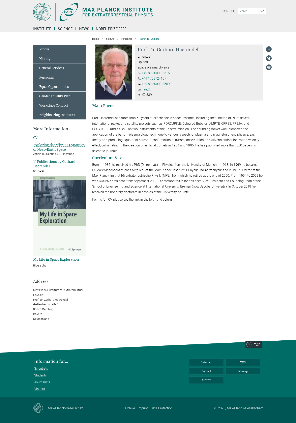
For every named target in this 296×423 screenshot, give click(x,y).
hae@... (147, 89)
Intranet (206, 362)
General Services (51, 68)
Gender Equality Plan (54, 96)
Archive (206, 380)
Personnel (46, 77)
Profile (44, 49)
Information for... (51, 361)
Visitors (39, 389)
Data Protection (162, 408)
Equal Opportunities (54, 87)
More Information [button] (50, 129)
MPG (243, 362)
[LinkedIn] (269, 49)
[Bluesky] (269, 58)
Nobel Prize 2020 (111, 28)
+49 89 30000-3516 (156, 73)
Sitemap (243, 371)
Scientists (41, 368)
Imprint (143, 408)
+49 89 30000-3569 (156, 84)
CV (35, 138)
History (45, 59)
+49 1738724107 (154, 78)
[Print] (269, 67)
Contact (206, 371)
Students (40, 375)
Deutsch (229, 10)
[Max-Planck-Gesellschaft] (40, 408)
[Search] (262, 11)
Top (257, 345)
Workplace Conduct (53, 105)
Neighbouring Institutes (57, 115)
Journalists (42, 382)
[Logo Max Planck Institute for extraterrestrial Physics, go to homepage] (108, 12)
